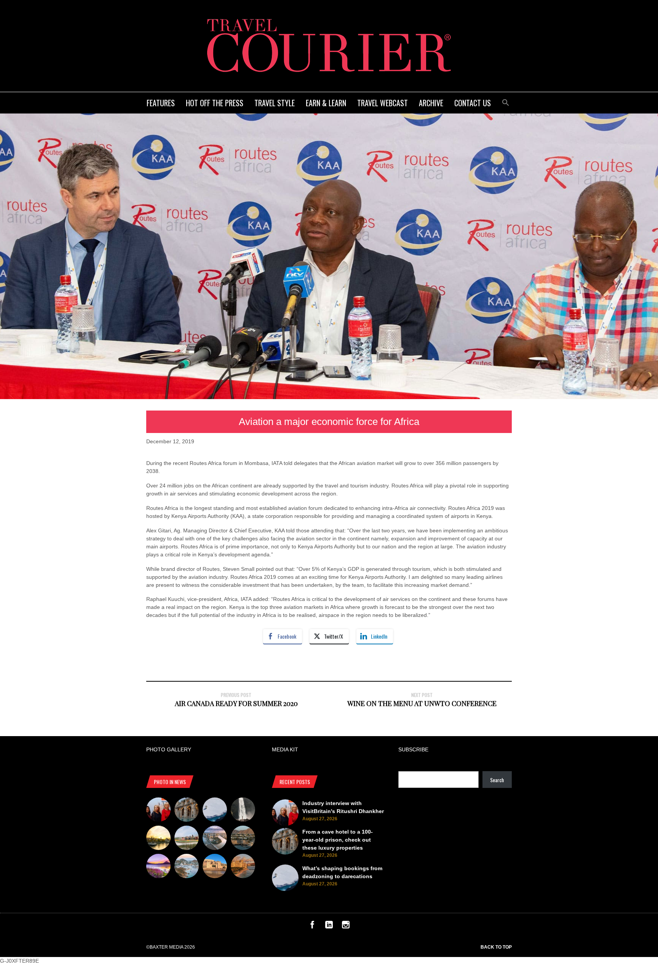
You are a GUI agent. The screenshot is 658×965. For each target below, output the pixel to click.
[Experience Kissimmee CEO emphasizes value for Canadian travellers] (186, 839)
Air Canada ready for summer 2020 (236, 703)
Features (161, 103)
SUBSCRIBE (413, 749)
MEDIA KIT (285, 749)
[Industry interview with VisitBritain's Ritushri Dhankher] (158, 810)
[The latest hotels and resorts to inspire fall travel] (243, 867)
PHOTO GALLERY (168, 749)
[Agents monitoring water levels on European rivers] (158, 839)
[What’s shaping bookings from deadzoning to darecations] (215, 810)
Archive (431, 103)
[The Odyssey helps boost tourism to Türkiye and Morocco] (215, 867)
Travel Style (274, 103)
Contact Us (472, 103)
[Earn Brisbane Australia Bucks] (215, 839)
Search (497, 780)
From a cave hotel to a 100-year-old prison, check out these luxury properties (337, 840)
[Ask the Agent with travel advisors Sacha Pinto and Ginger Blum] (243, 810)
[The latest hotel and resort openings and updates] (243, 839)
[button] (505, 101)
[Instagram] (346, 926)
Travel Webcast (382, 103)
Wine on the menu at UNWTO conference (422, 703)
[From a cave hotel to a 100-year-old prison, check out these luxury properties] (186, 810)
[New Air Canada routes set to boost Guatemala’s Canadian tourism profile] (158, 867)
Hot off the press (214, 103)
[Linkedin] (329, 926)
